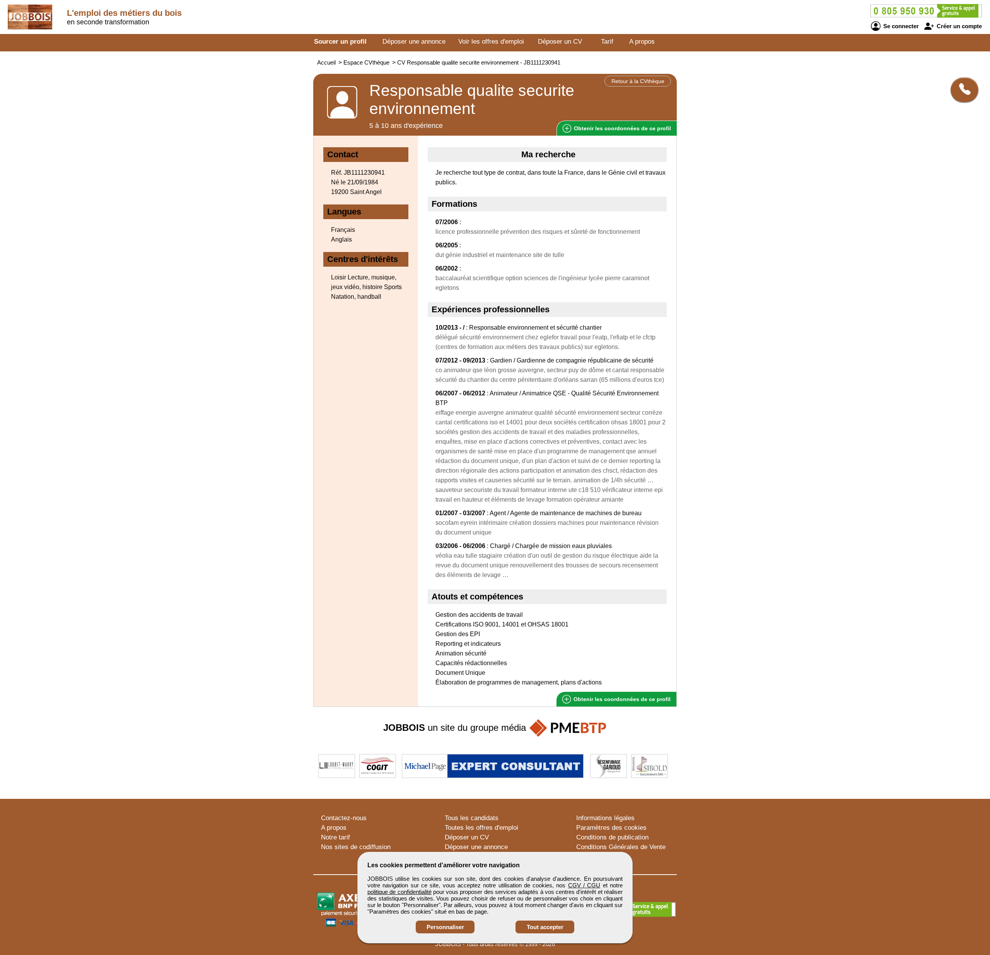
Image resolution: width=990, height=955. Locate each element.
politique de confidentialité (399, 892)
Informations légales (605, 818)
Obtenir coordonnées (621, 128)
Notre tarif (335, 837)
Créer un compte (958, 26)
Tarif (607, 41)
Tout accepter (545, 927)
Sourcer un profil (340, 41)
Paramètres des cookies (611, 827)
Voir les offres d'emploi (491, 41)
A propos (642, 41)
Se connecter (900, 26)
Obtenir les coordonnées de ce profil (621, 699)
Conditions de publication (612, 837)
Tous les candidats (471, 818)
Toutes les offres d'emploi (481, 827)
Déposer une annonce (414, 41)
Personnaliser (445, 927)
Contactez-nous (344, 818)
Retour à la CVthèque (637, 81)
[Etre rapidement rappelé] (962, 89)
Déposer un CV (560, 41)
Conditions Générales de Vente (621, 847)
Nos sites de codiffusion (356, 847)
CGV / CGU (584, 885)
